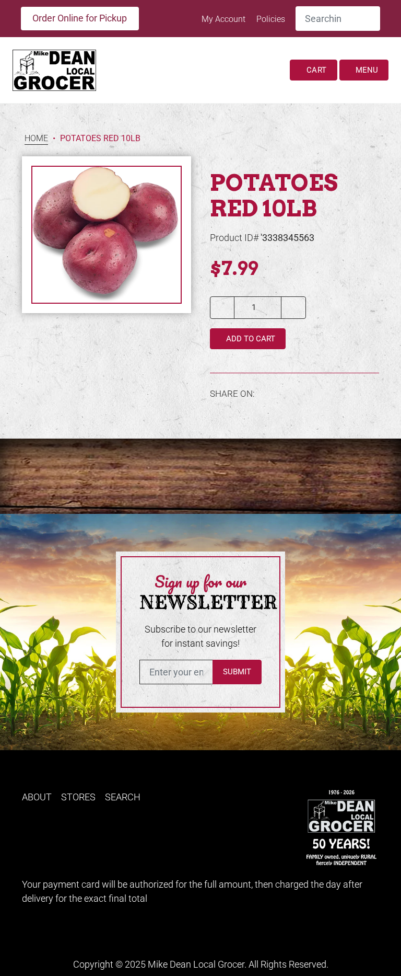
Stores (78, 796)
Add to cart (249, 338)
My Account (224, 19)
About (37, 796)
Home (36, 138)
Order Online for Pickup (79, 18)
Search (122, 796)
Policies (270, 19)
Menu (365, 70)
